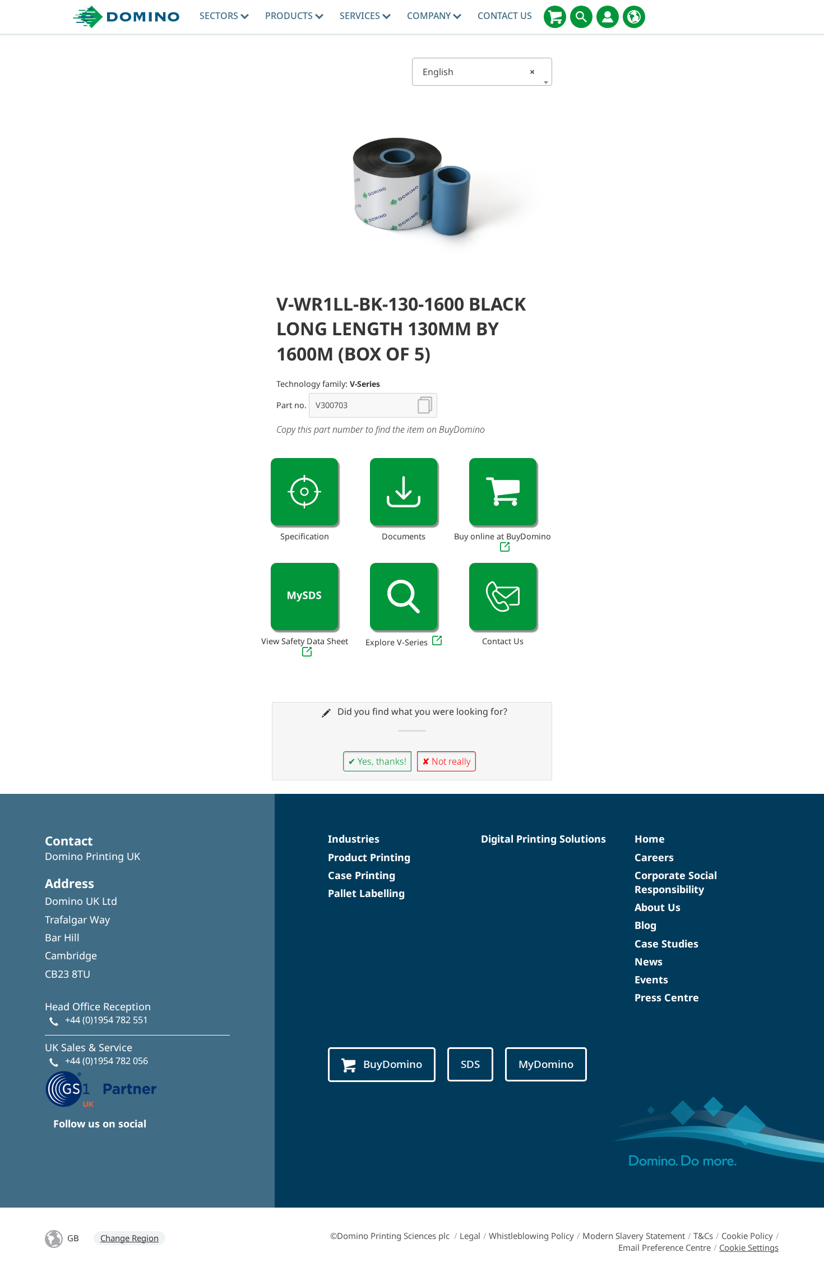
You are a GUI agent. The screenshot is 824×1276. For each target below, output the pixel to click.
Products (290, 16)
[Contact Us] (502, 596)
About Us (658, 907)
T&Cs (703, 1235)
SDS (470, 1064)
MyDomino (546, 1064)
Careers (654, 857)
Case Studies (666, 943)
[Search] (581, 17)
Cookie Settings (749, 1247)
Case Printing (361, 875)
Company (430, 16)
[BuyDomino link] (502, 491)
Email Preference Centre (664, 1247)
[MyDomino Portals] (607, 17)
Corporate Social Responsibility (676, 882)
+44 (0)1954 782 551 (106, 1020)
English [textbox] (479, 72)
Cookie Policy (747, 1235)
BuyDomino (392, 1064)
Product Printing (369, 857)
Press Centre (667, 997)
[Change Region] (634, 17)
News (649, 961)
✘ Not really (446, 761)
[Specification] (304, 491)
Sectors (220, 16)
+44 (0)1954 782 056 (106, 1061)
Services (361, 16)
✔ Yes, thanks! (377, 761)
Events (651, 979)
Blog (645, 925)
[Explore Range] (403, 596)
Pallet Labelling (366, 893)
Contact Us (505, 16)
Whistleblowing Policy (531, 1235)
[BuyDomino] (555, 17)
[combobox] (482, 72)
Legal (470, 1235)
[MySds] (304, 596)
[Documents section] (403, 491)
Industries (353, 838)
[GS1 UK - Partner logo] (101, 1087)
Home (650, 838)
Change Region (129, 1237)
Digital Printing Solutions (543, 838)
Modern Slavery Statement (633, 1235)
